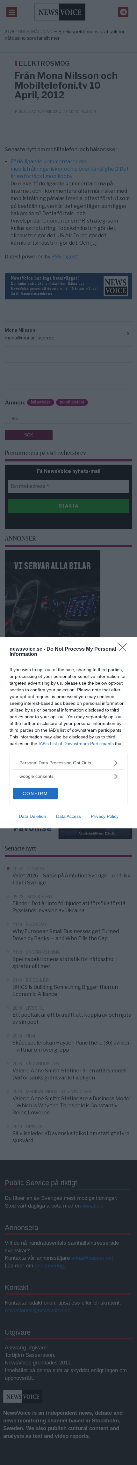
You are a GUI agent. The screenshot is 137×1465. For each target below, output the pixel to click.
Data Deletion (32, 816)
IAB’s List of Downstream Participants (76, 743)
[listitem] (68, 763)
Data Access (68, 816)
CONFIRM (35, 793)
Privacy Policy (105, 816)
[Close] (125, 649)
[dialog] (68, 732)
